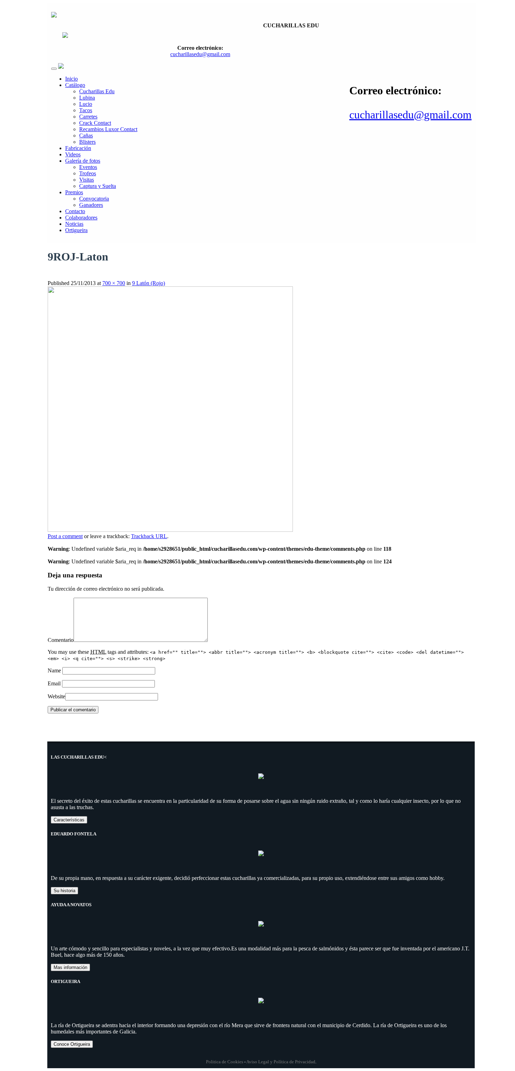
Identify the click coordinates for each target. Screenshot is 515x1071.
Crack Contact (95, 123)
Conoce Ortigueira (72, 1044)
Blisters (87, 142)
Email (54, 683)
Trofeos (87, 173)
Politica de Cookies (224, 1061)
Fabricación (78, 148)
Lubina (87, 98)
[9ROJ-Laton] (170, 530)
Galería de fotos (82, 161)
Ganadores (91, 205)
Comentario (61, 640)
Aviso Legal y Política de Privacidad (280, 1061)
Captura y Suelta (97, 186)
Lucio (85, 104)
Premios (74, 192)
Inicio (71, 79)
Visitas (86, 180)
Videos (73, 154)
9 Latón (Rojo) (148, 283)
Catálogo (75, 85)
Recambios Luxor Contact (108, 129)
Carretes (88, 117)
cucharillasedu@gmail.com (410, 114)
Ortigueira (76, 230)
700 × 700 (113, 283)
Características (69, 819)
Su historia (64, 890)
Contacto (75, 211)
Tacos (85, 110)
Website (56, 696)
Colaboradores (81, 218)
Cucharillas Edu (97, 91)
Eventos (88, 167)
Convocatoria (94, 199)
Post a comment (65, 536)
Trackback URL (149, 536)
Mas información (70, 967)
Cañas (86, 135)
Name (54, 670)
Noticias (74, 224)
